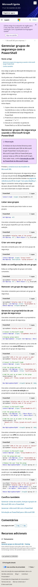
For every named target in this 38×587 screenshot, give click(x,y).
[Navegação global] (2, 20)
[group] (19, 236)
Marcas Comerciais (19, 582)
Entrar (35, 20)
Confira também (8, 66)
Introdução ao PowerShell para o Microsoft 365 (18, 512)
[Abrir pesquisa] (30, 20)
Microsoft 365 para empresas (15, 40)
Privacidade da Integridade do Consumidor (14, 579)
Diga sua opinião (11, 35)
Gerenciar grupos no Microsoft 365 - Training (15, 544)
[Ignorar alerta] (35, 2)
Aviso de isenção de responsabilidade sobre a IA (16, 571)
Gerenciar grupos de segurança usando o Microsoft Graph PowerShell (19, 63)
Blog (16, 574)
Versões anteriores (7, 574)
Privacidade (5, 576)
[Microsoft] (19, 20)
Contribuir (25, 574)
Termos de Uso (6, 582)
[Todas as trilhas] (3, 40)
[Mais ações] (35, 40)
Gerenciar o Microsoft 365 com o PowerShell (17, 508)
